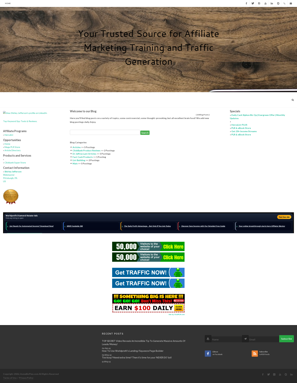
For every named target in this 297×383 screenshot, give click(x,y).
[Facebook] (246, 3)
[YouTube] (265, 3)
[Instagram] (259, 3)
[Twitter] (253, 3)
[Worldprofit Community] (278, 3)
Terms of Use (10, 377)
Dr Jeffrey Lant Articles (84, 153)
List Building (79, 160)
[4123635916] (284, 3)
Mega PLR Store (12, 147)
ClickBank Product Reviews (87, 150)
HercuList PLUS (239, 124)
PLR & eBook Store (241, 128)
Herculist (8, 135)
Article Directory (12, 150)
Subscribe (286, 338)
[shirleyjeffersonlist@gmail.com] (291, 3)
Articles (77, 147)
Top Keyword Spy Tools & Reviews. (20, 121)
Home (8, 3)
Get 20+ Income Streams (244, 131)
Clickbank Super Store (15, 162)
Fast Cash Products (83, 157)
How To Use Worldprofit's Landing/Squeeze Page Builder (132, 351)
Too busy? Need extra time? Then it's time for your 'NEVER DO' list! (137, 357)
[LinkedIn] (272, 3)
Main (75, 163)
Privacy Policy (26, 377)
